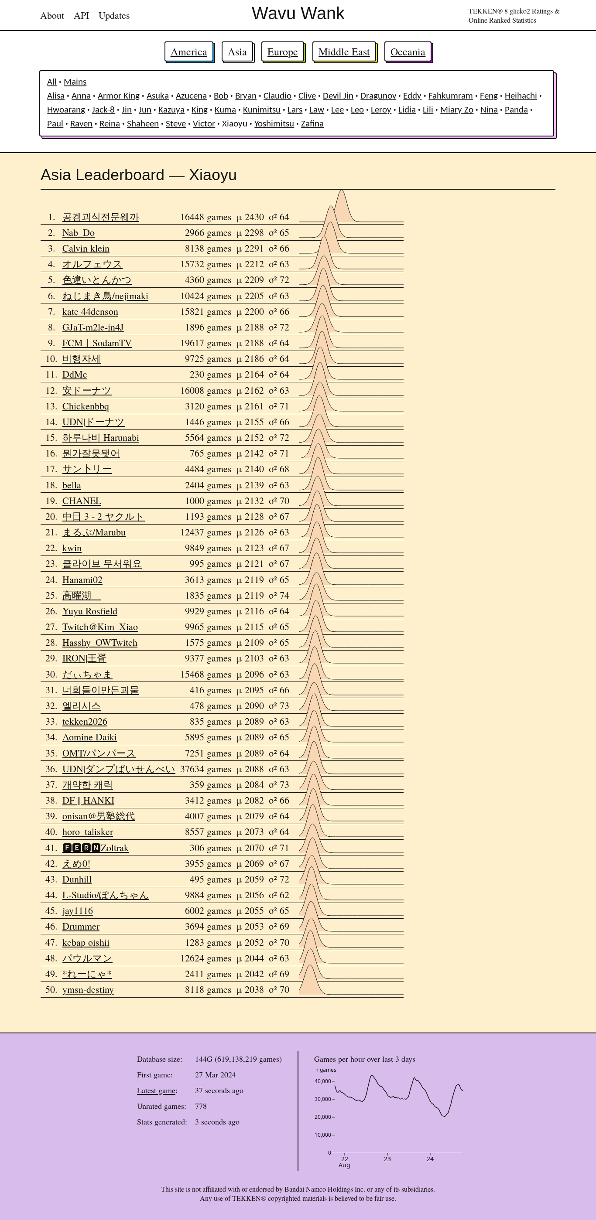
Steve (176, 124)
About (52, 15)
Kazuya (171, 110)
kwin (72, 547)
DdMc (74, 374)
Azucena (191, 96)
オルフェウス (92, 263)
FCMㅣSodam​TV (97, 342)
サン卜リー (87, 468)
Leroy (381, 110)
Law (316, 110)
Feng (489, 96)
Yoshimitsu (274, 124)
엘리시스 (81, 705)
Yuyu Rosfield (89, 610)
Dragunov (378, 96)
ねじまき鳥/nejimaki (105, 295)
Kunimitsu (262, 110)
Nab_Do (78, 232)
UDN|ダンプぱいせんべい (118, 768)
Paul (55, 124)
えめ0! (76, 863)
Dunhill (77, 878)
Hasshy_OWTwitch (99, 642)
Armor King (119, 96)
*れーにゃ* (87, 973)
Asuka (158, 96)
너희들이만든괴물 (100, 689)
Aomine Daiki (89, 736)
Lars (295, 110)
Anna (81, 96)
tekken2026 (84, 721)
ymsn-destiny (88, 989)
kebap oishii (86, 942)
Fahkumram (450, 96)
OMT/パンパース (99, 752)
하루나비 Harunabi (100, 437)
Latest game (156, 1090)
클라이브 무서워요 (102, 563)
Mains (75, 82)
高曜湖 (81, 595)
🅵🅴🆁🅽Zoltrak (95, 847)
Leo (357, 110)
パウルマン (87, 957)
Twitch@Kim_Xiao (100, 626)
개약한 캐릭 (87, 784)
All (52, 82)
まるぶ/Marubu (94, 531)
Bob (221, 96)
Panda (516, 110)
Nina (489, 110)
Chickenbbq (85, 405)
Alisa (56, 96)
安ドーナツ (87, 390)
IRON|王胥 (84, 657)
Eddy (412, 96)
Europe (282, 51)
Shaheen (143, 124)
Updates (114, 15)
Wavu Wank (298, 13)
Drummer (80, 926)
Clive (307, 96)
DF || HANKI (88, 800)
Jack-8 (103, 110)
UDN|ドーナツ (93, 421)
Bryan (246, 96)
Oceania (407, 51)
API (81, 15)
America (189, 51)
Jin (127, 110)
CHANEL (81, 500)
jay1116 (77, 910)
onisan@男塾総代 (98, 815)
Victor (204, 124)
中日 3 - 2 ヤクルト (103, 516)
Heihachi (521, 96)
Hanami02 (82, 579)
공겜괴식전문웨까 (100, 216)
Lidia (407, 110)
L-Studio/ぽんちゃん (105, 894)
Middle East (344, 51)
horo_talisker (87, 831)
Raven (81, 124)
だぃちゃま (87, 674)
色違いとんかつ (97, 279)
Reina (109, 124)
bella (71, 484)
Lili (428, 110)
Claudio (277, 96)
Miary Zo (456, 110)
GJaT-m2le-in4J (93, 326)
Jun (145, 110)
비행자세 (81, 358)
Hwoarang (66, 110)
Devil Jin (338, 96)
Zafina (312, 124)
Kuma (225, 110)
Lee (337, 110)
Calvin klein (86, 248)
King (200, 110)
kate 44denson (90, 311)
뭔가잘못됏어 (91, 452)
